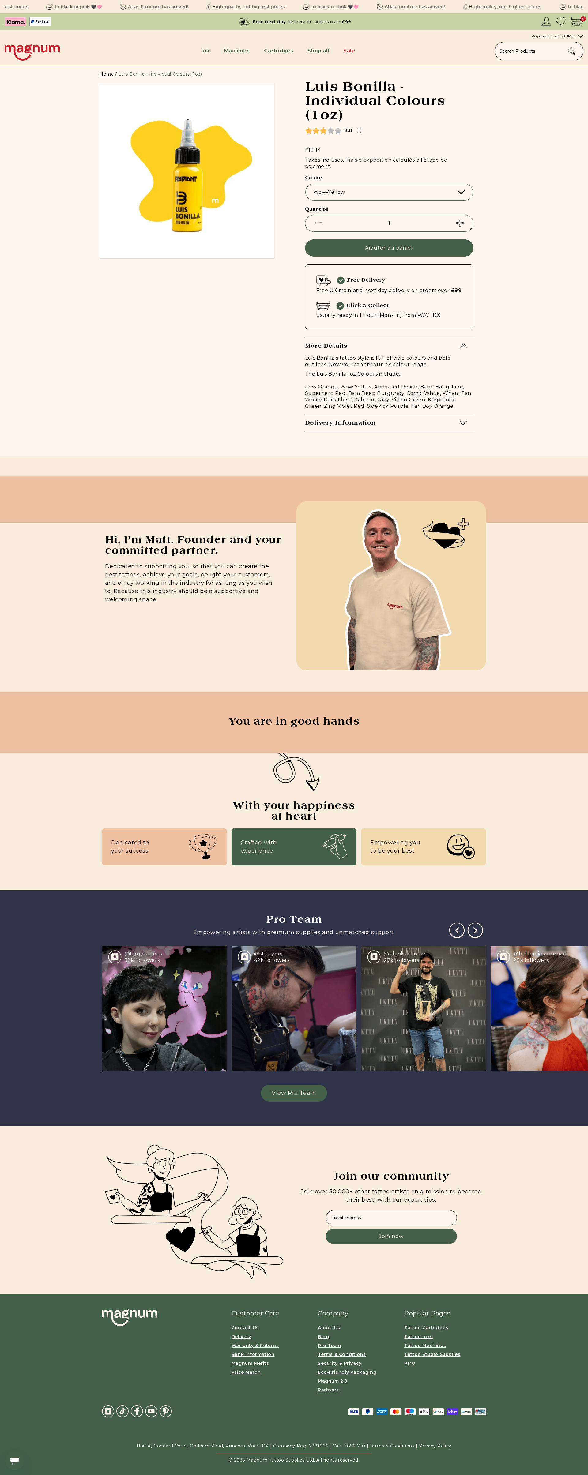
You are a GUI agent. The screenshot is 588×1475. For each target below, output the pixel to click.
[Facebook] (137, 1411)
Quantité (316, 209)
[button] (206, 50)
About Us (329, 1328)
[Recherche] (572, 51)
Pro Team (329, 1345)
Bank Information (253, 1354)
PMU (409, 1363)
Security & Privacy (340, 1363)
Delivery (241, 1336)
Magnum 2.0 (333, 1381)
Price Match (246, 1372)
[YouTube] (151, 1411)
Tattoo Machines (425, 1345)
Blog (323, 1336)
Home (107, 74)
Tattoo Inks (418, 1336)
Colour (313, 178)
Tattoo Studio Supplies (432, 1354)
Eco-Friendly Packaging (347, 1372)
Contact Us (245, 1328)
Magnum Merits (250, 1363)
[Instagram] (108, 1411)
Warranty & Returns (255, 1345)
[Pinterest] (166, 1411)
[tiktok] (122, 1411)
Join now (391, 1236)
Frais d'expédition (368, 160)
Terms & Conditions (342, 1354)
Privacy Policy (435, 1446)
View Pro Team (294, 1093)
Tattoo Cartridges (426, 1328)
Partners (328, 1390)
